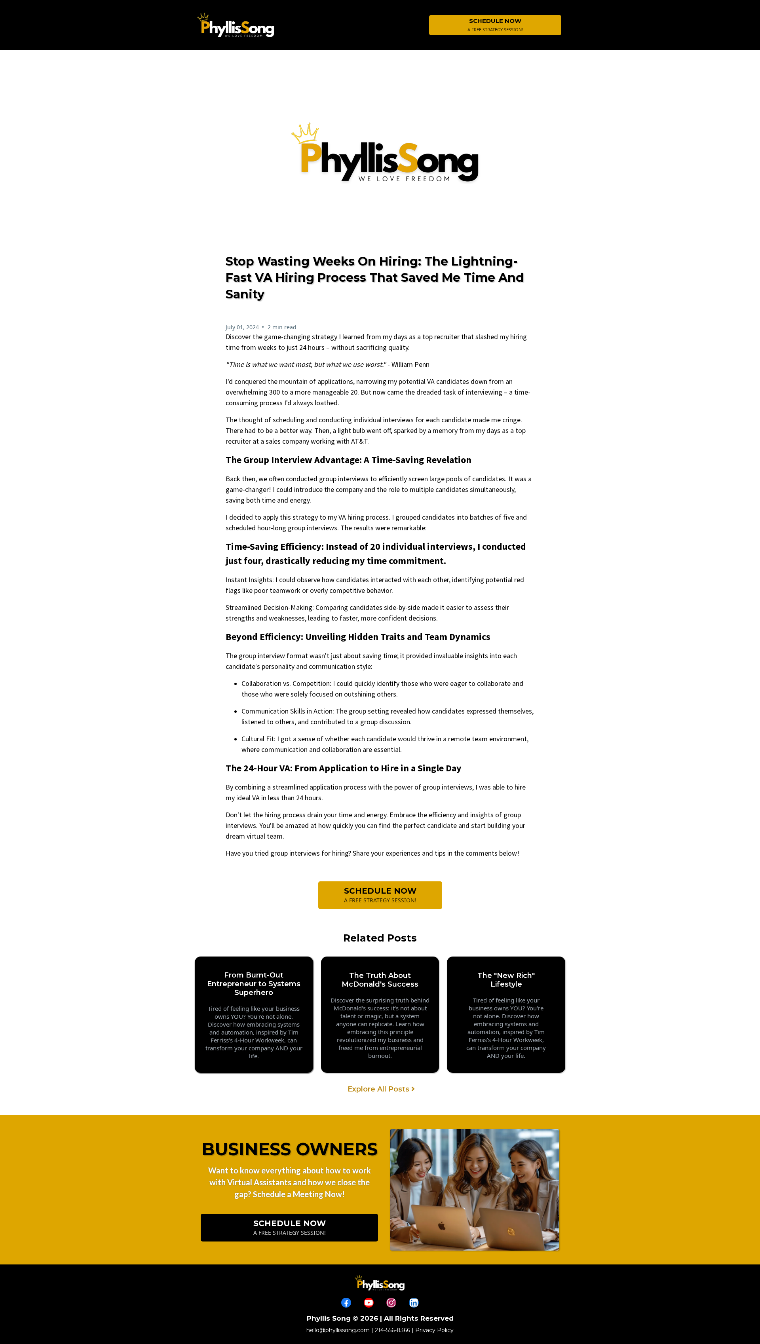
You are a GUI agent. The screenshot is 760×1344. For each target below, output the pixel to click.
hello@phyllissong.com (338, 1330)
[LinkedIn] (414, 1302)
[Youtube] (368, 1302)
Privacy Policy (434, 1330)
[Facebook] (346, 1302)
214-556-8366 (392, 1330)
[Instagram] (391, 1302)
